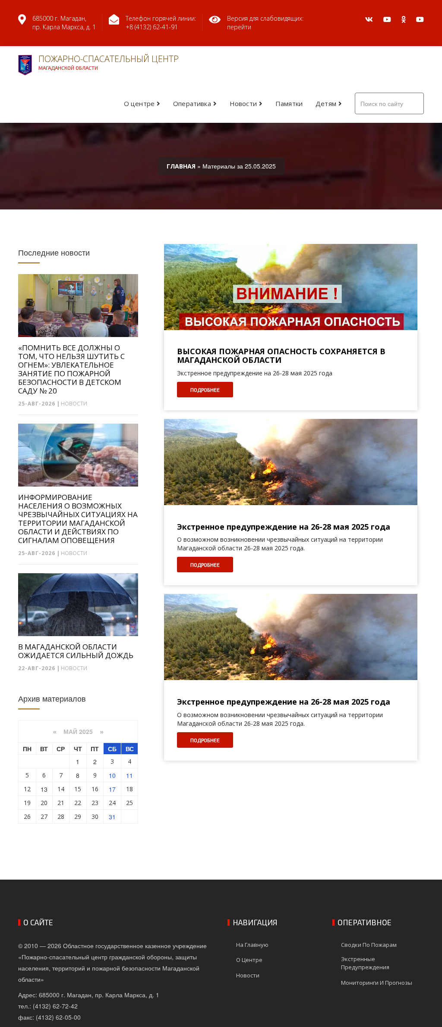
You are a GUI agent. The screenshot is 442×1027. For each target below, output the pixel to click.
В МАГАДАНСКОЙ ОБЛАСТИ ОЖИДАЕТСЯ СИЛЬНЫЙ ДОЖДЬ (75, 651)
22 (77, 803)
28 (60, 816)
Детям (326, 103)
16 (95, 789)
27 (44, 816)
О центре (139, 103)
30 (95, 816)
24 (112, 803)
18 (129, 789)
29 (77, 816)
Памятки (289, 103)
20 (44, 803)
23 (95, 803)
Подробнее (205, 390)
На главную (252, 945)
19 (27, 803)
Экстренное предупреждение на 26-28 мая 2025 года (283, 527)
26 (27, 816)
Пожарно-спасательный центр (108, 62)
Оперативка (192, 103)
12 (27, 789)
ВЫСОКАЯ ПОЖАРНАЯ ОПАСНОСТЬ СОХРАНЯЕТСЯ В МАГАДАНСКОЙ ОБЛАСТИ (281, 356)
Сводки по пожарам (369, 945)
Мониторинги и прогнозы (376, 982)
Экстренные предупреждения (365, 963)
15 (77, 789)
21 (60, 803)
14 (60, 789)
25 (129, 803)
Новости (243, 103)
